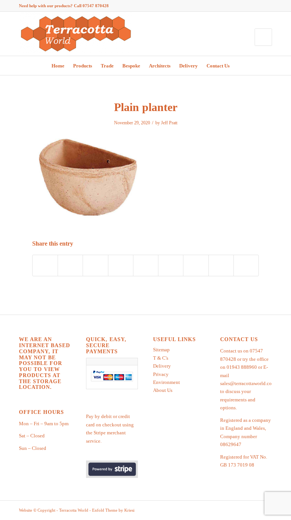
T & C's (160, 358)
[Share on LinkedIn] (145, 265)
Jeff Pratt (169, 122)
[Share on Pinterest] (120, 265)
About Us (162, 390)
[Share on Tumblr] (170, 265)
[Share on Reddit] (221, 265)
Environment (166, 382)
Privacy (161, 374)
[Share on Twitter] (70, 265)
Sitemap (161, 349)
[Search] (239, 65)
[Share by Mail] (246, 265)
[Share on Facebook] (45, 265)
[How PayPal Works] (112, 381)
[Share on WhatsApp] (95, 265)
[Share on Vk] (195, 265)
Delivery (162, 366)
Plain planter (145, 107)
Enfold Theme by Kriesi (113, 510)
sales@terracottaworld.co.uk (249, 383)
